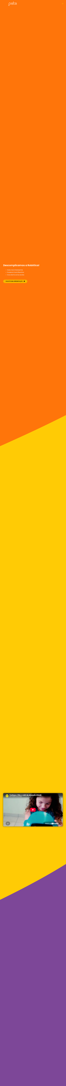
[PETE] (13, 3)
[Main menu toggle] (62, 3)
